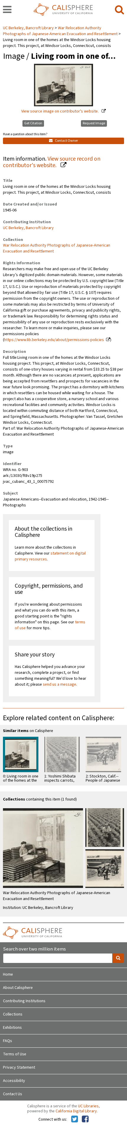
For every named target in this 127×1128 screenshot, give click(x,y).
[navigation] (7, 10)
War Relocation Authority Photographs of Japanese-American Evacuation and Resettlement (60, 31)
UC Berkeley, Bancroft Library (29, 28)
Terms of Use (14, 1054)
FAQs (7, 1041)
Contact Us (12, 1094)
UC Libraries (88, 1106)
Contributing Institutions (24, 1001)
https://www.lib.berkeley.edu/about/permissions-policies (54, 340)
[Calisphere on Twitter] (74, 1119)
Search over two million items (34, 949)
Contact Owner (66, 140)
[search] (119, 10)
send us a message (59, 684)
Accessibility (14, 1081)
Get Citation (33, 123)
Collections (12, 1014)
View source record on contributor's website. (51, 162)
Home (8, 974)
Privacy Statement (19, 1067)
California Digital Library (76, 1111)
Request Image (94, 123)
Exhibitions (12, 1028)
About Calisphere (18, 988)
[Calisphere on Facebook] (85, 1119)
